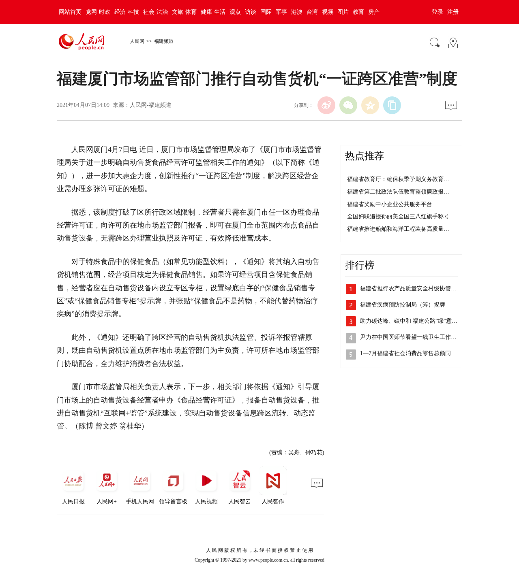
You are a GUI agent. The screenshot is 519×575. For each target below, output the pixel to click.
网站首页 (70, 12)
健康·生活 (213, 12)
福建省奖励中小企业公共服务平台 (389, 204)
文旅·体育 (184, 12)
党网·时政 (98, 12)
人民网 (137, 41)
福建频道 (164, 41)
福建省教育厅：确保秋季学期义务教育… (398, 179)
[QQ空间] (370, 105)
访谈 (250, 12)
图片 (343, 12)
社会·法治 (155, 12)
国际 (266, 12)
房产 (374, 12)
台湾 (312, 12)
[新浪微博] (326, 105)
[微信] (348, 105)
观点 (235, 12)
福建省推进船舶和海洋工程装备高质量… (398, 229)
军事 (281, 12)
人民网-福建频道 (151, 105)
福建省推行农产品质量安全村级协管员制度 (414, 288)
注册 (453, 12)
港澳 (296, 12)
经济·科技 (126, 12)
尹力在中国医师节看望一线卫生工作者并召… (417, 337)
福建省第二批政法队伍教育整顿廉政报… (398, 192)
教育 (358, 12)
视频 (327, 12)
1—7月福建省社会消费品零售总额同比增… (414, 353)
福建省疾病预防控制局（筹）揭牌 (402, 305)
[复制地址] (392, 105)
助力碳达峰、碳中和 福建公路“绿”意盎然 (411, 321)
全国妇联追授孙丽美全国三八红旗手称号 (398, 216)
